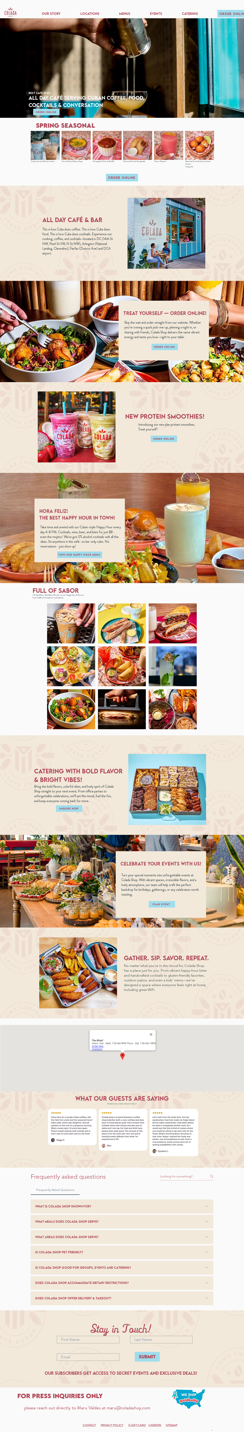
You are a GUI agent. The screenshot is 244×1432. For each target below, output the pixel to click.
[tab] (55, 1190)
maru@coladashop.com (128, 1407)
